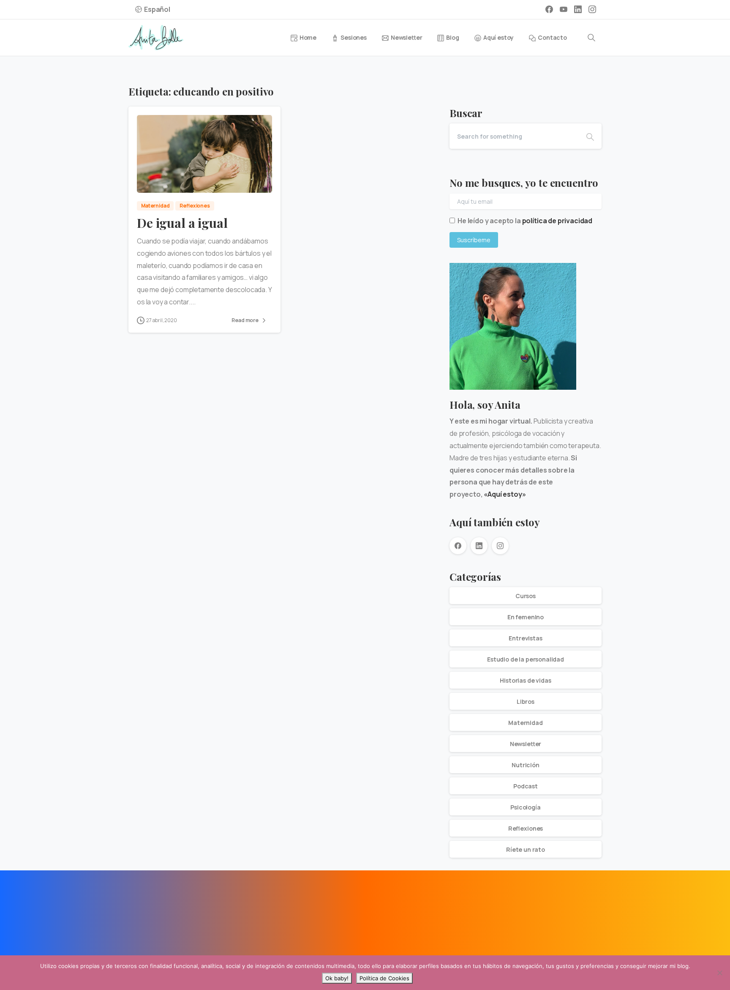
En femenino (525, 617)
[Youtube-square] (177, 913)
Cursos (525, 596)
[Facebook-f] (139, 913)
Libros (525, 701)
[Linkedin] (158, 913)
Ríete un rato (525, 849)
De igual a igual (182, 222)
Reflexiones (525, 828)
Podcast (525, 786)
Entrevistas (525, 638)
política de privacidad (557, 220)
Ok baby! (337, 978)
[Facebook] (549, 9)
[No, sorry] (719, 972)
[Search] (591, 37)
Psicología (525, 807)
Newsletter (526, 744)
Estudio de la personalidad (525, 659)
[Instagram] (592, 9)
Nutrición (525, 765)
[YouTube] (563, 9)
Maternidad (525, 723)
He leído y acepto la (525, 220)
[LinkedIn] (578, 9)
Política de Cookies (384, 978)
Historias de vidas (525, 680)
